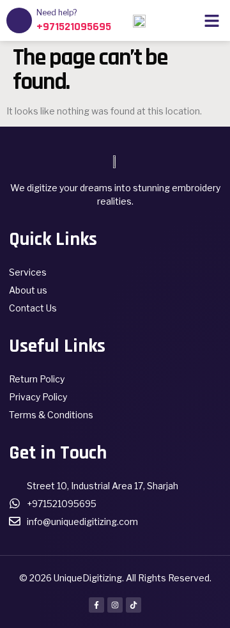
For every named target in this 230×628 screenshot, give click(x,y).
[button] (212, 20)
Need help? (56, 12)
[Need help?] (19, 20)
